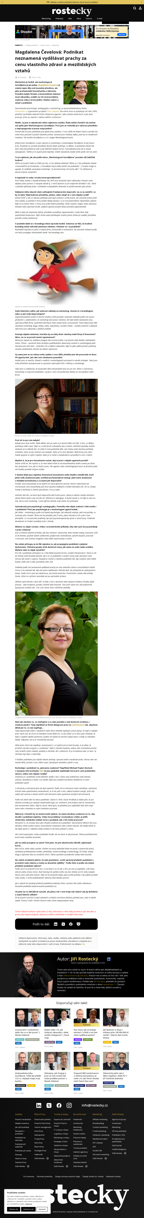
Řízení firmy (79, 1085)
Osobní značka (79, 1134)
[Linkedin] (55, 924)
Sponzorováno (32, 1040)
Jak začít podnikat (22, 1127)
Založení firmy (20, 1162)
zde (83, 944)
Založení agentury (80, 1152)
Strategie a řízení (60, 1141)
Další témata (20, 1166)
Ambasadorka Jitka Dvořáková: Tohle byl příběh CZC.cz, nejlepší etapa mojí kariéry (28, 1077)
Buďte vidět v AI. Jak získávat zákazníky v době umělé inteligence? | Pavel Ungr (56, 1034)
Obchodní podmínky (44, 1176)
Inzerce (89, 18)
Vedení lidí (38, 1154)
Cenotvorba (78, 1123)
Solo (70, 18)
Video (18, 1043)
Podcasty (59, 18)
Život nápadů (53, 111)
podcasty (83, 975)
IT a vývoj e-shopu (61, 1130)
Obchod (78, 1040)
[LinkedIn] (38, 1105)
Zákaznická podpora (62, 1156)
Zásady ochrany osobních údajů (67, 1176)
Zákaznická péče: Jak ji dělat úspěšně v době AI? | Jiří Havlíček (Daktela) (115, 1076)
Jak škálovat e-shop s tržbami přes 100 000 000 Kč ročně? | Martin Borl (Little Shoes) (116, 1034)
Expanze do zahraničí (62, 1119)
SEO (94, 1147)
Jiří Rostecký (22, 77)
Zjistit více (28, 1204)
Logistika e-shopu (61, 1134)
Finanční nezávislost (23, 1119)
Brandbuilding (98, 1123)
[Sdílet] (71, 924)
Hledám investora (22, 1123)
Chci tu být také (25, 40)
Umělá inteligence (119, 1149)
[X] (63, 924)
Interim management (42, 1127)
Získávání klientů (80, 1162)
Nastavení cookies (113, 1176)
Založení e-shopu (61, 1145)
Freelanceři (77, 1119)
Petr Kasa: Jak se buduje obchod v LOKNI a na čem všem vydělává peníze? (86, 1032)
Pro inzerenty (28, 1176)
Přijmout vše (13, 1209)
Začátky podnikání (31, 45)
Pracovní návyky (79, 1137)
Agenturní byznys (119, 1119)
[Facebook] (59, 1105)
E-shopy (107, 1042)
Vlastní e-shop (20, 1158)
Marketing (55, 45)
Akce (79, 18)
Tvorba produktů (80, 1148)
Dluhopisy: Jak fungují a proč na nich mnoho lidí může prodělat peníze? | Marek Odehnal (55, 1077)
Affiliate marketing (100, 1119)
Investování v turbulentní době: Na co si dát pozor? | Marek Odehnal (27, 1032)
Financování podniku (42, 1119)
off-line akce (99, 981)
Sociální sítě (97, 1150)
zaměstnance (78, 725)
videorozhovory (70, 975)
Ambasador (20, 1085)
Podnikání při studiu (23, 1151)
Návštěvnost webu (100, 1139)
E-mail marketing (99, 1131)
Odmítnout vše (28, 1209)
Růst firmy (91, 1085)
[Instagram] (69, 1105)
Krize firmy (38, 1131)
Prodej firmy (39, 1139)
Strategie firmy (40, 1150)
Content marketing (100, 1127)
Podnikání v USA (118, 1135)
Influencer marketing (101, 1135)
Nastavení (42, 1209)
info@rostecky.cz (95, 1105)
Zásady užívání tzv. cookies (93, 1176)
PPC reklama (98, 1143)
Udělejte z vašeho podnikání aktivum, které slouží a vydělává (74, 2)
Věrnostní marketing (101, 1154)
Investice (19, 1040)
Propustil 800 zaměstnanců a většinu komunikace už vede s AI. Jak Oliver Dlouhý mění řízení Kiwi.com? (86, 1077)
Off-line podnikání (119, 1131)
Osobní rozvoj (45, 45)
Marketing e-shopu (61, 1137)
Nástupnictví (39, 1135)
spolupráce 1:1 (109, 984)
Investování (116, 1123)
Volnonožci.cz (21, 111)
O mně (99, 18)
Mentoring (46, 18)
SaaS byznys (117, 1145)
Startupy (87, 1040)
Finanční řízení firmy (42, 1123)
